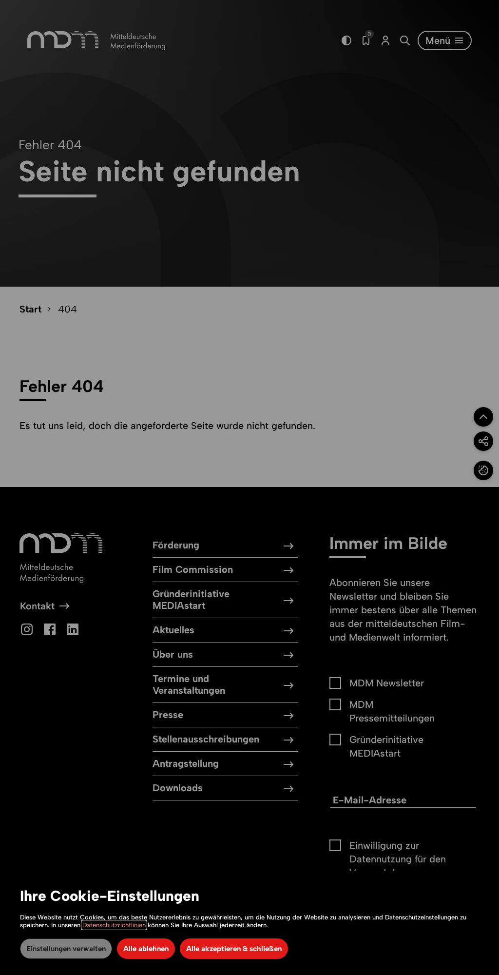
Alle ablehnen (146, 948)
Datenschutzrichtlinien (114, 925)
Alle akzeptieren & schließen (234, 948)
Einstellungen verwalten (66, 948)
